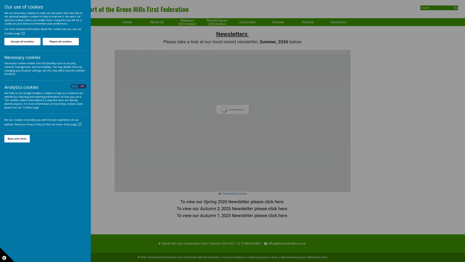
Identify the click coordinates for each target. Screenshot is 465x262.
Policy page (70, 124)
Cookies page (12, 33)
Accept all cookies (22, 41)
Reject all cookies (61, 41)
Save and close (17, 138)
